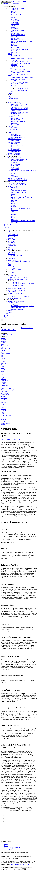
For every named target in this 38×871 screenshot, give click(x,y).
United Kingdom (5, 423)
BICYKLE (7, 101)
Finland (3, 360)
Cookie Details (27, 867)
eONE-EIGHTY (16, 16)
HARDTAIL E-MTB (17, 161)
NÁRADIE (14, 210)
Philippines (4, 398)
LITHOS (13, 11)
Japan (2, 374)
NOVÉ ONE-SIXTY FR (18, 35)
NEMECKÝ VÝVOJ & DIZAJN (20, 57)
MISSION (14, 50)
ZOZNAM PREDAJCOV (18, 79)
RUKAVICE (15, 219)
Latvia (2, 377)
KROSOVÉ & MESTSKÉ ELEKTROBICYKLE (22, 170)
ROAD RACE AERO (17, 118)
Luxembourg (4, 380)
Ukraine (3, 421)
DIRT (13, 44)
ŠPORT (10, 68)
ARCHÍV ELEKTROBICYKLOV (18, 178)
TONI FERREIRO (16, 73)
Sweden (3, 413)
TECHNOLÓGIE (13, 60)
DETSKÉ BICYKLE (14, 142)
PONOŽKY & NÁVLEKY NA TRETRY (23, 221)
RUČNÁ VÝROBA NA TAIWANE (21, 58)
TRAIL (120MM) (16, 110)
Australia (3, 341)
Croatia (3, 352)
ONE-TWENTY (16, 32)
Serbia (2, 404)
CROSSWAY (15, 140)
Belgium (3, 344)
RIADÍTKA (14, 188)
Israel (2, 371)
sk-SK (6, 314)
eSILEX (13, 27)
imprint (6, 846)
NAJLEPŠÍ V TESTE (17, 84)
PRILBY (13, 217)
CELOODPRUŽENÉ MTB (19, 104)
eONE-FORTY (15, 20)
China (2, 347)
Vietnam (3, 424)
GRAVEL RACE (16, 135)
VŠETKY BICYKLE (14, 154)
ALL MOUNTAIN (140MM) (19, 112)
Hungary (3, 364)
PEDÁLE (14, 195)
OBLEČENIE (12, 213)
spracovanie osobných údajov (12, 847)
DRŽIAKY (14, 203)
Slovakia (3, 407)
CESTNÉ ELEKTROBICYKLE (17, 172)
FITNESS (10, 126)
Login (9, 96)
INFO (9, 76)
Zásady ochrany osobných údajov (20, 864)
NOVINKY (7, 224)
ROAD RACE (15, 120)
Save (24, 869)
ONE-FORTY (15, 36)
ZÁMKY (14, 211)
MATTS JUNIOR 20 (17, 147)
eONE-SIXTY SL (16, 14)
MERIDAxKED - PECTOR (19, 184)
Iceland (3, 366)
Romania (3, 402)
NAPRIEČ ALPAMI (21, 90)
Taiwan (3, 418)
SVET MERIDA (12, 80)
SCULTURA (15, 47)
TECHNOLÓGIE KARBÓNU (20, 61)
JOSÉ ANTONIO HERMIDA (20, 69)
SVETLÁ (14, 205)
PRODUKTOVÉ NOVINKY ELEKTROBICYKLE (16, 8)
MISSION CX (15, 131)
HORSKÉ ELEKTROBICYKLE (17, 158)
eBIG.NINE (14, 22)
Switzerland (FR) (5, 417)
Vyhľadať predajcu (13, 98)
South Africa (4, 410)
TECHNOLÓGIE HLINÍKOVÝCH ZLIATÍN (21, 284)
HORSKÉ (14, 143)
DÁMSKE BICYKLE (14, 150)
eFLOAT (13, 17)
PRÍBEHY (14, 85)
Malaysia (3, 382)
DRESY (13, 214)
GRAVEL (11, 132)
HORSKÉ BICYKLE (14, 102)
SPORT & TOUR (16, 115)
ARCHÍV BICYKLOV (14, 153)
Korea (2, 376)
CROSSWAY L (15, 151)
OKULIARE (15, 222)
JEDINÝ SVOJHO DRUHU (19, 82)
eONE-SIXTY (15, 19)
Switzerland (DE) (6, 415)
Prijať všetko (4, 867)
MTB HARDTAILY (17, 105)
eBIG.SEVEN (15, 167)
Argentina (3, 339)
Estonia (3, 358)
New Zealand (4, 393)
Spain (2, 412)
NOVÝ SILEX (15, 52)
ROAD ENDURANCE (18, 121)
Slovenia (3, 409)
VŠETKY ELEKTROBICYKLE (17, 180)
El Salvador (4, 357)
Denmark (3, 355)
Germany (3, 363)
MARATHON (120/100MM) (19, 109)
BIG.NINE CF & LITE (18, 39)
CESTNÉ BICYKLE (14, 117)
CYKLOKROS (12, 129)
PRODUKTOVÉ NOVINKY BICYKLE (19, 30)
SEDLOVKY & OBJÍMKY (19, 192)
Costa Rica (4, 350)
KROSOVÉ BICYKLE (14, 139)
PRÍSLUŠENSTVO (13, 199)
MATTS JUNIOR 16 (17, 148)
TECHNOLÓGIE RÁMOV (19, 66)
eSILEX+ (14, 175)
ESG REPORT (15, 55)
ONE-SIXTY (15, 33)
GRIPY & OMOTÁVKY (18, 191)
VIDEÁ (13, 91)
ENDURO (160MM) (17, 113)
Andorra (3, 338)
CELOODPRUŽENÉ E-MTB (20, 159)
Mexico (3, 383)
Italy (2, 372)
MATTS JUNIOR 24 (17, 145)
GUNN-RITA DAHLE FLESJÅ (20, 71)
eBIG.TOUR (15, 24)
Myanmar (3, 387)
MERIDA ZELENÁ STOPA (19, 74)
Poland (3, 399)
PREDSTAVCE (15, 189)
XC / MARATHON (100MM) (19, 107)
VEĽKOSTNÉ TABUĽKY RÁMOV (22, 77)
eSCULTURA (15, 25)
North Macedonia (6, 394)
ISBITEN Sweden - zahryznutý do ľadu (26, 87)
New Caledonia (5, 391)
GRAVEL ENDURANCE (18, 137)
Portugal (3, 401)
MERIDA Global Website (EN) (9, 334)
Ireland (3, 369)
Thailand (3, 420)
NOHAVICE (15, 216)
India (2, 368)
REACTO (14, 46)
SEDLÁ (13, 194)
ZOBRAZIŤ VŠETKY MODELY (10, 439)
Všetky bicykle (12, 93)
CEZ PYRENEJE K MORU (23, 88)
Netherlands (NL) (6, 388)
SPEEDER (14, 128)
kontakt (6, 844)
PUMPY (13, 206)
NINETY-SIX (15, 38)
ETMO (13, 13)
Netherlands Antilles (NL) (8, 390)
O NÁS (10, 54)
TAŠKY (13, 202)
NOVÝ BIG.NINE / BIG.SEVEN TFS (22, 41)
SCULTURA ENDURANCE (19, 49)
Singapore (3, 405)
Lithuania (3, 379)
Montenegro (4, 385)
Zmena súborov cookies (16, 867)
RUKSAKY (14, 200)
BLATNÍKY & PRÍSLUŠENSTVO (21, 197)
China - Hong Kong (6, 349)
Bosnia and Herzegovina (7, 346)
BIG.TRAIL (14, 43)
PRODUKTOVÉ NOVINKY (16, 183)
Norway (3, 396)
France (3, 361)
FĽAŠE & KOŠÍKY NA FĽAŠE (20, 208)
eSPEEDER (14, 28)
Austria (3, 342)
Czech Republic (5, 353)
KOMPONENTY (13, 186)
